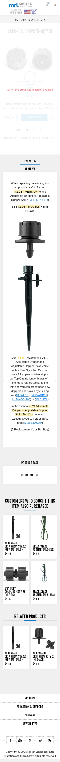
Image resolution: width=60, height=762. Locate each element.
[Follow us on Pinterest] (30, 740)
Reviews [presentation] (30, 168)
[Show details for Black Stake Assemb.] (44, 574)
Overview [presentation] (30, 161)
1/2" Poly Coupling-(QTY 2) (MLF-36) (15, 592)
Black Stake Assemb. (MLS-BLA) (44, 593)
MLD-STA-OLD (39, 200)
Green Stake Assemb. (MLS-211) (43, 548)
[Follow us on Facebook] (10, 740)
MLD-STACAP (33, 422)
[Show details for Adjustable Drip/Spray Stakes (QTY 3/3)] (16, 528)
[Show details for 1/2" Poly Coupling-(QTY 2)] (16, 574)
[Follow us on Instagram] (40, 740)
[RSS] (50, 740)
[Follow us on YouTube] (20, 740)
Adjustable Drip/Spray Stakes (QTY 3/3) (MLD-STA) (15, 548)
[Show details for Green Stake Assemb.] (44, 528)
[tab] (30, 161)
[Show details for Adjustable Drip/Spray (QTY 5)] (44, 639)
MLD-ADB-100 (21, 399)
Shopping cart (48, 4)
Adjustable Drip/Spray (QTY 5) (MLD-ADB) (43, 656)
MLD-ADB (22, 395)
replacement (28, 475)
